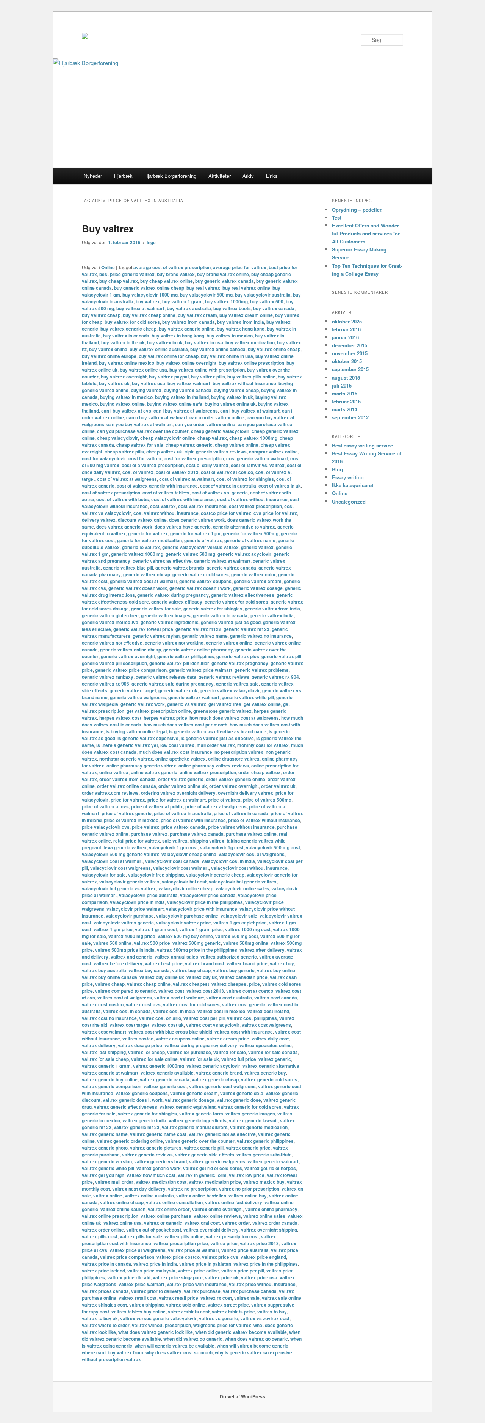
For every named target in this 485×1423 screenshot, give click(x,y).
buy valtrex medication (250, 342)
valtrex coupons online (180, 1038)
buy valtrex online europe (109, 356)
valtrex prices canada (105, 1291)
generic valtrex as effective (162, 560)
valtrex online (107, 1195)
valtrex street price (228, 1304)
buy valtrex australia (189, 308)
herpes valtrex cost (120, 717)
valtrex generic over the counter (200, 1140)
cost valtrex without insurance (166, 513)
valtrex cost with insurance (243, 1031)
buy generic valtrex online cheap (149, 287)
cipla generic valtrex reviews (216, 451)
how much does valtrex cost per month (185, 724)
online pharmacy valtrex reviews (213, 765)
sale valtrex (175, 840)
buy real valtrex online (246, 287)
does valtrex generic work (124, 526)
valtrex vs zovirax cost (264, 1318)
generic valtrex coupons (205, 581)
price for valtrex (128, 799)
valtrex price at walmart (193, 1250)
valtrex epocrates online (265, 1045)
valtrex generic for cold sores (250, 1106)
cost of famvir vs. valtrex (258, 465)
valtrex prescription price (180, 1243)
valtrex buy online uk (161, 977)
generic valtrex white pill (248, 697)
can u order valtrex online (216, 417)
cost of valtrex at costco (227, 472)
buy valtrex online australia (159, 349)
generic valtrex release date (166, 676)
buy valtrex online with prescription (207, 369)
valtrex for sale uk (199, 1059)
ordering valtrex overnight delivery (178, 792)
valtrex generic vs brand (160, 1161)
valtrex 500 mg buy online (185, 936)
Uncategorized (349, 501)
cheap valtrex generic (189, 444)
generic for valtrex (148, 533)
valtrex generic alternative (270, 1065)
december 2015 (349, 345)
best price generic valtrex (127, 274)
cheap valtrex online (236, 444)
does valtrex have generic (183, 526)
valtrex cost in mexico (221, 1011)
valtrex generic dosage (189, 1100)
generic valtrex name (205, 635)
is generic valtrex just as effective (217, 738)
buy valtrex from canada (188, 321)
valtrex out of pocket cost (153, 1229)
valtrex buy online (276, 970)
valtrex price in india (155, 1263)
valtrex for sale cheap (105, 1059)
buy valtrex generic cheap (128, 328)
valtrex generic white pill (108, 1168)
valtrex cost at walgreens (124, 997)
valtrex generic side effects (204, 1154)
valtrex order (236, 1222)
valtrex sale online (281, 1297)
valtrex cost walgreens (266, 1024)
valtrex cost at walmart (179, 997)
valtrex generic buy (265, 1072)
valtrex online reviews (217, 1216)
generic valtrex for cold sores (236, 601)
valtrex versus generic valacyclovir (158, 1318)
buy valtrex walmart (188, 383)
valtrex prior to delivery (156, 1291)
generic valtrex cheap (146, 574)
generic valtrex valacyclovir (230, 690)
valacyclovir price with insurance (201, 908)
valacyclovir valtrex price (183, 922)
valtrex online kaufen (123, 1209)
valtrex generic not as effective (222, 1134)
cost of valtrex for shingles (245, 478)
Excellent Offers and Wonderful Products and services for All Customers (366, 233)
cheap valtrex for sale (139, 444)
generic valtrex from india (272, 608)
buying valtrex (146, 390)
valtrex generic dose (239, 1100)
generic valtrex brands (179, 567)
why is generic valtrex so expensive (253, 1352)
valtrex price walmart (141, 1284)
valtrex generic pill (204, 1147)
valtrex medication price (215, 1181)
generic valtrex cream (258, 581)
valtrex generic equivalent (188, 1106)
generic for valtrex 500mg (250, 533)
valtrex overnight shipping (269, 1229)
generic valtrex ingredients (170, 622)
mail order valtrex (216, 745)
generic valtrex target (133, 690)
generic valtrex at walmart (222, 560)
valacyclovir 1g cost (222, 847)
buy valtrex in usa (204, 342)
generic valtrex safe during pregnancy (172, 683)
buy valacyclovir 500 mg (206, 294)
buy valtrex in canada (126, 335)
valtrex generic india (144, 1120)
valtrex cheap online (149, 984)
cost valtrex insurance (202, 506)
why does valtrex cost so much (179, 1352)
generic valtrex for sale (156, 608)
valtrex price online (198, 1270)
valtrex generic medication (259, 1127)
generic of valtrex (203, 540)
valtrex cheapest (191, 984)
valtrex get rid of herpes (270, 1168)
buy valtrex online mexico (126, 362)
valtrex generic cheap (215, 1079)
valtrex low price (246, 1175)
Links (272, 175)
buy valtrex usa (148, 383)
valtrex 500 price (152, 943)
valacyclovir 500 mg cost (273, 847)
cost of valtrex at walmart (186, 478)
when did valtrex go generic (192, 1338)
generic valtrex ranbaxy (107, 676)
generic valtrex (257, 547)
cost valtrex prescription (255, 506)
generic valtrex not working (174, 642)
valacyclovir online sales (242, 888)
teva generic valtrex (125, 847)
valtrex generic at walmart (110, 1072)
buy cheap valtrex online (166, 281)
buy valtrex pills (208, 376)
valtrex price (224, 1243)
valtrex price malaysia (151, 1270)
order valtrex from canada (127, 779)
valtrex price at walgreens (138, 1250)
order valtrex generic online (235, 779)
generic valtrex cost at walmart (143, 581)
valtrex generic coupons (142, 1093)
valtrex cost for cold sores (191, 1004)
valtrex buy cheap (191, 970)
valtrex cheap (110, 984)
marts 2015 (344, 393)
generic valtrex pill (281, 656)
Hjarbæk (123, 175)
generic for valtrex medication (149, 540)
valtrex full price (238, 1059)
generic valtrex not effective (112, 642)
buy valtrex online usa (143, 369)
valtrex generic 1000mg (158, 1065)
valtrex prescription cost (232, 1236)
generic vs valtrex (186, 704)
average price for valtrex (239, 267)
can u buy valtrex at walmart (156, 417)
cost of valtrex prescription (111, 492)
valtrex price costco (178, 1257)
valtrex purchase (202, 1291)
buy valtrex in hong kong (178, 335)
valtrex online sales (264, 1216)
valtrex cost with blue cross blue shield (170, 1031)
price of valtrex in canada (241, 813)
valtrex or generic (163, 1222)
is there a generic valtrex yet (127, 745)
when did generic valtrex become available (241, 1332)
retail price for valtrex (136, 840)
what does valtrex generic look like (155, 1332)
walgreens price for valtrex (222, 1325)
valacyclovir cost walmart (181, 867)
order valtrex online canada (126, 786)
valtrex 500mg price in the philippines (197, 949)
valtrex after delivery (262, 949)
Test (336, 217)
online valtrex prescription (208, 772)
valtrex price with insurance (197, 1284)
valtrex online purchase (166, 1216)
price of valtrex (224, 799)
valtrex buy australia (104, 970)
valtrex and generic (131, 956)
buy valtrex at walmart (140, 308)
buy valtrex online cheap (274, 349)
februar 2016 (346, 329)
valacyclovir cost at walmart (112, 861)
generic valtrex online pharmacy (198, 649)
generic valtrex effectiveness (242, 594)
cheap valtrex (212, 438)
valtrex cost (171, 990)
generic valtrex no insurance (261, 635)
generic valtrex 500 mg (190, 554)
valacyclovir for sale (104, 874)
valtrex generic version (107, 1161)
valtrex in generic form (202, 1175)
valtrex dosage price (140, 1045)
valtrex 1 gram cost (156, 929)
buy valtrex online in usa (227, 356)
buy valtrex (148, 301)
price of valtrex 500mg (267, 799)
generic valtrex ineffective (110, 622)
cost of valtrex (137, 472)
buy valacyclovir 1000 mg (150, 294)
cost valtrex (163, 506)
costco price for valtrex (226, 513)
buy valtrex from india (240, 321)
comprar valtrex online (273, 451)
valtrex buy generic (234, 970)
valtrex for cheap (146, 1052)
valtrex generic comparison (111, 1086)
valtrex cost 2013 (205, 990)
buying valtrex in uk (232, 397)
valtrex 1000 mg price (131, 936)
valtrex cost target (129, 1024)
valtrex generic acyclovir (213, 1065)
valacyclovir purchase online (187, 915)
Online (108, 267)
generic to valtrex (141, 547)
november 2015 (350, 353)
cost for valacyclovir (104, 458)
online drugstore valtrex (234, 758)
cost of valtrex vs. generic (220, 492)
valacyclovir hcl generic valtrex (243, 881)
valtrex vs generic (218, 1318)
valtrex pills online (183, 1236)
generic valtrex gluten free (110, 615)
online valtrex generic (154, 772)
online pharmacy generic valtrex (141, 765)
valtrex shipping (146, 1304)
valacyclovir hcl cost (184, 881)
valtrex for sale (229, 1052)
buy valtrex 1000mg (226, 301)
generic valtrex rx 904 (275, 676)
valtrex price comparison (127, 1257)
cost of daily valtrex (207, 465)
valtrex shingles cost (104, 1304)
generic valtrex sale (237, 683)
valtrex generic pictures (155, 1147)
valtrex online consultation (174, 1202)
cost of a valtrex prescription (153, 465)
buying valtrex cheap (236, 390)
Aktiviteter (219, 175)
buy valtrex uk (114, 383)
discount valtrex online (142, 519)
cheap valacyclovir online (167, 438)
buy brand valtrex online (223, 274)
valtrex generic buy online (110, 1079)
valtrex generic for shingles (147, 1113)
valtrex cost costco (103, 1004)
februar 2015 (346, 401)
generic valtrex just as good (231, 622)
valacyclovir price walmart (135, 908)
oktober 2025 (347, 321)
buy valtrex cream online (246, 315)
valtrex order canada (274, 1222)
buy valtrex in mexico (230, 335)
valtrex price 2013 (259, 1243)
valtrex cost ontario (160, 1018)
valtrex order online (103, 1229)
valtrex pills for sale (141, 1236)
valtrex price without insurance (262, 1284)
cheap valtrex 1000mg (253, 438)
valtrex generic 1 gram (106, 1065)
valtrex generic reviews (147, 1154)
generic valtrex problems (262, 670)
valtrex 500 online (112, 943)
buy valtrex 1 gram (182, 301)
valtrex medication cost (161, 1181)
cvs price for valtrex (275, 513)
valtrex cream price (228, 1038)
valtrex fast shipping (104, 1052)
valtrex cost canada (275, 997)
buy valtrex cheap (101, 315)
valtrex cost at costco (249, 990)
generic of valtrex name (249, 540)
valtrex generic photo (105, 1147)
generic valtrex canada (231, 567)
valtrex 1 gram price (201, 929)
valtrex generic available (167, 1072)
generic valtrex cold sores (200, 574)
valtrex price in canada (106, 1263)
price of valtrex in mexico (131, 820)
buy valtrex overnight (124, 376)
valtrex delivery (99, 1045)
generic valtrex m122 (198, 629)
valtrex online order (169, 1209)
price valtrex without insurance (241, 827)
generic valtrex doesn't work (200, 588)
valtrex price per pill (242, 1270)
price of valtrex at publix (157, 806)
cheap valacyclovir (117, 438)
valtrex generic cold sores (269, 1079)
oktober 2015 (347, 361)
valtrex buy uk (201, 977)
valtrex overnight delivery (211, 1229)
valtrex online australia (149, 1195)
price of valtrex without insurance (264, 820)
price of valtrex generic (127, 813)
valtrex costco (137, 1038)
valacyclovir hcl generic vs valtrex (119, 888)
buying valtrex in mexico (126, 397)
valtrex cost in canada (127, 1011)
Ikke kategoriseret (352, 485)
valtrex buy (282, 963)
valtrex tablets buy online (138, 1311)
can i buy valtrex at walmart (250, 410)
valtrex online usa (122, 1222)
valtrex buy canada (149, 970)
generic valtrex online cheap (130, 649)
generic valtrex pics (237, 656)
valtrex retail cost (137, 1297)
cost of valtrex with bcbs (122, 499)
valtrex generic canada (164, 1079)
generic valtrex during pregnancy (173, 594)
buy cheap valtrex (118, 281)
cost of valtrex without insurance (252, 499)
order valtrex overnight (234, 786)
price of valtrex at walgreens (216, 806)
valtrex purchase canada (250, 1291)
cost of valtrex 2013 (177, 472)
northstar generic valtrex (126, 758)
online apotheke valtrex (180, 758)
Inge (151, 242)
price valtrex (145, 827)
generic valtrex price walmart (200, 670)
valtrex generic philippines (265, 1140)
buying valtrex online (122, 403)
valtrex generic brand (219, 1072)
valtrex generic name (105, 1134)
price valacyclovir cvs (106, 827)
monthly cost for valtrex (263, 745)
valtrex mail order (114, 1181)
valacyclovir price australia (148, 895)
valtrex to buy (272, 1311)
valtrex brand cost (204, 963)
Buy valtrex (108, 228)
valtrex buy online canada (109, 977)
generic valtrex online (229, 642)
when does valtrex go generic (256, 1338)
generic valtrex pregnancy (239, 663)
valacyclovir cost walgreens (120, 867)
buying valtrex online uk (230, 403)
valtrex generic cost (165, 1086)
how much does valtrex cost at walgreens (234, 717)
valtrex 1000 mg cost (248, 929)
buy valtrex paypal (169, 376)
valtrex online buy (247, 1195)
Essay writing (348, 477)
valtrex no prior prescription (249, 1188)
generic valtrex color (253, 574)
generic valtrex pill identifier (179, 663)
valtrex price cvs (220, 1257)
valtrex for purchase (189, 1052)
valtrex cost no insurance (109, 1018)
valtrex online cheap (122, 1202)
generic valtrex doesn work (137, 588)
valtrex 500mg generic (196, 943)
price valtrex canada (183, 827)
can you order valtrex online (205, 424)
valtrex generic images (250, 1113)
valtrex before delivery (118, 963)
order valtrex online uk (182, 786)
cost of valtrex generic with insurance (157, 485)
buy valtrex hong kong (240, 328)
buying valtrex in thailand (182, 397)
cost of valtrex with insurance (183, 499)
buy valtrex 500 (266, 301)
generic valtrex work (142, 704)
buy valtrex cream (197, 315)
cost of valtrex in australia (228, 485)
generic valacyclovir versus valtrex (200, 547)
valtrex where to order (106, 1325)
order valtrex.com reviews (110, 792)
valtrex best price (164, 963)
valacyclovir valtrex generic (124, 922)
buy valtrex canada (273, 308)
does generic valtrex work (197, 519)
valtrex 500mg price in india (125, 949)
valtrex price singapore (178, 1277)
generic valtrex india (272, 615)
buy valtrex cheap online (149, 315)
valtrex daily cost (270, 1038)
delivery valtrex (99, 519)
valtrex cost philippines (252, 1018)
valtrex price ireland (103, 1270)
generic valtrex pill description (114, 663)
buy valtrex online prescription (251, 362)
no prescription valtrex (238, 751)
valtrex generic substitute (264, 1154)
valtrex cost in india (174, 1011)
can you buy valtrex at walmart (139, 424)
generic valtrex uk (177, 690)
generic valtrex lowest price (143, 629)
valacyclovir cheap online (188, 854)
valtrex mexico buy (264, 1181)
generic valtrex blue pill (128, 567)
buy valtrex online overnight (186, 362)
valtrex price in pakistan (205, 1263)
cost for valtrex (144, 458)
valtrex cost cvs (143, 1004)
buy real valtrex (203, 287)
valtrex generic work (158, 1168)
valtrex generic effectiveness (125, 1106)
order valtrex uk (278, 786)
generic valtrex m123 (246, 629)
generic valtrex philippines (185, 656)
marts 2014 (344, 409)
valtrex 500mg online (245, 943)
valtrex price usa (259, 1277)
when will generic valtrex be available (174, 1345)
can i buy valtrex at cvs (126, 410)
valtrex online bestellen (201, 1195)
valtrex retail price (178, 1297)
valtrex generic (274, 1059)
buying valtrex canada (187, 390)
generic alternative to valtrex (244, 526)
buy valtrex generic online (186, 328)
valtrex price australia (245, 1250)
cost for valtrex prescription (194, 458)
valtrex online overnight (217, 1209)
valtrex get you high (103, 1175)
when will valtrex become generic (252, 1345)
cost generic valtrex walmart (257, 458)
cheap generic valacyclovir (220, 431)
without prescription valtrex (111, 1359)
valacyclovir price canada (208, 895)
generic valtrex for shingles (212, 608)
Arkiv (248, 175)
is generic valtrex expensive (147, 738)
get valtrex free (224, 704)
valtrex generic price (248, 1147)
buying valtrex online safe (174, 403)
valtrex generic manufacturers (195, 1127)
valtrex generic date (241, 1093)
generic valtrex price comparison (131, 670)
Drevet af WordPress (242, 1396)
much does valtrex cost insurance (175, 751)
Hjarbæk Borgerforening (170, 175)
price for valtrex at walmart (176, 799)
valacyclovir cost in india (228, 861)
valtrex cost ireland (268, 1011)
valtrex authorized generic (228, 956)
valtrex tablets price (233, 1311)
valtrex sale (247, 1297)
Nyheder (93, 175)
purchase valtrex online (251, 833)
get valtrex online (262, 704)
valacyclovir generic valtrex (129, 881)
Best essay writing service (362, 445)
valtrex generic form (201, 1113)
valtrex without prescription (161, 1325)
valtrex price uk (222, 1277)
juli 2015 (342, 385)
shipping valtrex (207, 840)
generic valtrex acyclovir (244, 554)
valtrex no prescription (192, 1188)
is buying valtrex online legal (136, 731)
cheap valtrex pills (124, 451)
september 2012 (350, 417)
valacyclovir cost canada (172, 861)
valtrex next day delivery (139, 1188)
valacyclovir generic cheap (215, 874)
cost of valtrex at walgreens (127, 478)
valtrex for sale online (154, 1059)
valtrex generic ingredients (198, 1120)
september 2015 (350, 369)
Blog (337, 469)
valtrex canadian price (243, 977)
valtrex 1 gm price (113, 929)
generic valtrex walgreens (138, 697)
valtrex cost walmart (104, 1031)
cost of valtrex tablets (165, 492)
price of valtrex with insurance (193, 820)
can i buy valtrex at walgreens (185, 410)
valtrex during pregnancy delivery (200, 1045)
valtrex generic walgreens (217, 1161)
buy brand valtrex (176, 274)
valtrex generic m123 (137, 1127)
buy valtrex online (108, 349)
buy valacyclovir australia (263, 294)
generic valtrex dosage (258, 588)
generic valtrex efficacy (176, 601)
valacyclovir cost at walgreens (252, 854)
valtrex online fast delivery (233, 1202)
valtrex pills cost (99, 1236)
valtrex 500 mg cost (236, 936)
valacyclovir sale (239, 915)
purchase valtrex (149, 833)
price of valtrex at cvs (105, 806)
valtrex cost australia (229, 997)
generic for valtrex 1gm (195, 533)
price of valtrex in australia (182, 813)
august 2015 (346, 377)
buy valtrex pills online (251, 376)
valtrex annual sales (176, 956)
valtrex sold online (185, 1304)
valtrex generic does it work (133, 1100)
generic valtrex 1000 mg (137, 554)
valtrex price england (263, 1257)
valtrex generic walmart (273, 1161)
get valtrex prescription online (159, 711)
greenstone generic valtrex (222, 711)
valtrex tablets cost (189, 1311)
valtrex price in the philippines (265, 1263)
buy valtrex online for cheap (169, 356)
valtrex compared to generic (125, 990)
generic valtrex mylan (156, 635)
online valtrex (113, 772)
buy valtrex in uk (165, 342)
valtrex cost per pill (204, 1018)
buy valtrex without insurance (244, 383)
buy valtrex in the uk (123, 342)
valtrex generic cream (194, 1093)
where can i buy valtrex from (112, 1352)
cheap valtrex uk (164, 451)
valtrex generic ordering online (130, 1140)
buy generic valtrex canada (224, 281)
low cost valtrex (177, 745)
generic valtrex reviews (224, 676)
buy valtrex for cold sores (132, 321)
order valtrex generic (180, 779)
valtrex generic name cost (158, 1134)
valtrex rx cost (216, 1297)
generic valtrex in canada (220, 615)
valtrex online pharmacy (271, 1209)
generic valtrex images (166, 615)
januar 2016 (345, 337)
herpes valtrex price (165, 717)
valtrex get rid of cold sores (212, 1168)
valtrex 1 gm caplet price (240, 922)
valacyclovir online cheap (185, 888)
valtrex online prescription (110, 1216)
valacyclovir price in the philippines (205, 902)
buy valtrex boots (232, 308)
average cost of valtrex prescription (172, 267)
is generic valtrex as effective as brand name (217, 731)
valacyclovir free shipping (156, 874)
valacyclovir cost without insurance (249, 867)
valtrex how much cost (151, 1175)
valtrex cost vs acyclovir (212, 1024)
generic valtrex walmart (193, 697)
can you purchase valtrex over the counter (143, 431)
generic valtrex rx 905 (105, 683)
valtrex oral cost (202, 1222)
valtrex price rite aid (128, 1277)
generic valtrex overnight (128, 656)
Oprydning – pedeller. (357, 209)
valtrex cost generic (243, 1004)
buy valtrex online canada (218, 349)
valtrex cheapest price (235, 984)
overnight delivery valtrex (245, 792)
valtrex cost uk (168, 1024)
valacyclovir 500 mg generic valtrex (120, 854)
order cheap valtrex (259, 772)
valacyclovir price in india (137, 902)
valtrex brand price (247, 963)
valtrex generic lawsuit (253, 1120)
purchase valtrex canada (197, 833)
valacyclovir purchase (130, 915)
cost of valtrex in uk (279, 485)
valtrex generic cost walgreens (222, 1086)
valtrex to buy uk (100, 1318)
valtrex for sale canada (273, 1052)
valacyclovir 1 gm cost (173, 847)
